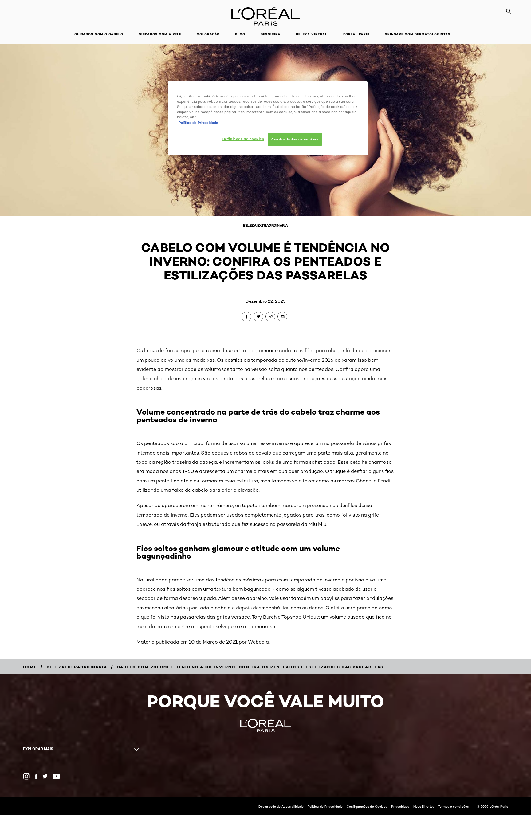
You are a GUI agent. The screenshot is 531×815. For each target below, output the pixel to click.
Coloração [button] (208, 34)
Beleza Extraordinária (265, 225)
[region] (268, 118)
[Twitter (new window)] (45, 776)
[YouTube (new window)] (56, 776)
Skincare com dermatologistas (417, 34)
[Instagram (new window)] (26, 776)
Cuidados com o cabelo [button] (98, 34)
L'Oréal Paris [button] (356, 34)
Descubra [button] (271, 34)
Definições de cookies (243, 139)
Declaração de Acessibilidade (281, 806)
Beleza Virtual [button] (311, 34)
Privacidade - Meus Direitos (412, 806)
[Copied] (270, 316)
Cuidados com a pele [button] (160, 34)
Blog (240, 34)
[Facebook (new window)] (36, 776)
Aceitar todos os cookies (295, 139)
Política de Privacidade (325, 806)
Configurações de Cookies (367, 806)
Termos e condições (453, 806)
